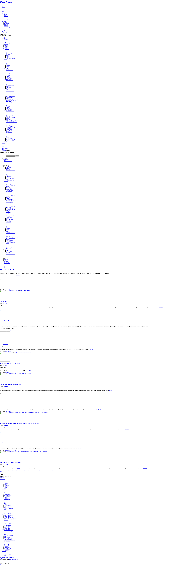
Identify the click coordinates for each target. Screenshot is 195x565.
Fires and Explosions (7, 79)
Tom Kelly (6, 30)
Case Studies (6, 162)
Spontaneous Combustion (10, 91)
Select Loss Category (3, 479)
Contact (3, 11)
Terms (1, 564)
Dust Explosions (8, 83)
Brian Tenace (6, 24)
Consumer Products (9, 136)
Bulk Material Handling (10, 239)
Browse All (2, 477)
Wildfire (7, 57)
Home (3, 6)
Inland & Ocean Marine (8, 236)
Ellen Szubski (6, 26)
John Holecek (6, 44)
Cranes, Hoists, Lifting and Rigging (12, 99)
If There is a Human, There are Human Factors (10, 363)
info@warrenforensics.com (13, 559)
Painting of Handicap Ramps (6, 403)
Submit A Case (4, 32)
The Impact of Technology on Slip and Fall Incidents (11, 384)
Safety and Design (8, 330)
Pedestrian (7, 66)
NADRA (18, 468)
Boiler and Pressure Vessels (10, 112)
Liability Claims (8, 72)
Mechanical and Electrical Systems (11, 122)
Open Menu (3, 34)
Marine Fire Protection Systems (11, 120)
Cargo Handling (8, 114)
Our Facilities (4, 31)
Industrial (7, 86)
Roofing (7, 105)
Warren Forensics (6, 2)
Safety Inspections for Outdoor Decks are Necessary (10, 462)
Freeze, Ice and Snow (9, 53)
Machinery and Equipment (10, 117)
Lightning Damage (9, 73)
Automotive (8, 62)
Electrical (7, 84)
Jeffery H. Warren (7, 263)
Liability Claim (8, 198)
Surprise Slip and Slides (5, 320)
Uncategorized (6, 159)
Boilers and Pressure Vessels (10, 96)
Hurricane (7, 55)
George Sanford (6, 41)
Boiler (7, 81)
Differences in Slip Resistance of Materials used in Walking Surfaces (14, 342)
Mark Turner (6, 28)
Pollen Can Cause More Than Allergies (8, 269)
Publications (4, 10)
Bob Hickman (6, 23)
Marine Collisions (9, 119)
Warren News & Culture (8, 161)
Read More (18, 275)
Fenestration (6, 492)
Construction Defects (9, 70)
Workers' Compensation (10, 140)
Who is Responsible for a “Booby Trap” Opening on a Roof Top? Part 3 (15, 442)
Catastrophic (6, 249)
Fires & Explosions (7, 166)
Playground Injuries (9, 256)
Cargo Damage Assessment (10, 113)
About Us (3, 7)
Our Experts (4, 21)
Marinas (7, 118)
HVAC (7, 192)
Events (5, 160)
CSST (7, 82)
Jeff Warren (6, 42)
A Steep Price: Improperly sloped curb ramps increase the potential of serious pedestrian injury (19, 423)
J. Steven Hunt (6, 262)
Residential (6, 19)
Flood (7, 52)
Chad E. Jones (6, 40)
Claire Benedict (6, 22)
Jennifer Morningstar (7, 27)
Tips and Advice (6, 163)
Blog (3, 9)
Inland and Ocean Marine (8, 18)
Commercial (6, 16)
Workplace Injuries (9, 78)
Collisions (5, 15)
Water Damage (8, 77)
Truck (7, 67)
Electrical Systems (9, 128)
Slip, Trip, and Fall (7, 496)
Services (3, 13)
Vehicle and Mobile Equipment (11, 171)
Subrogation (6, 20)
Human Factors (8, 222)
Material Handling (9, 103)
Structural (7, 76)
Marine (7, 89)
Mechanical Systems (9, 74)
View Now (2, 558)
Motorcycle (8, 65)
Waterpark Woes (3, 301)
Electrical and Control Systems (11, 100)
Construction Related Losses (10, 127)
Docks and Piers (8, 116)
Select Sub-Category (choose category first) (7, 557)
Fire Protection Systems (10, 85)
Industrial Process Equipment (10, 216)
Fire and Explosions (9, 138)
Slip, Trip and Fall (9, 75)
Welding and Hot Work (10, 93)
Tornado (7, 56)
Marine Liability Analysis (10, 121)
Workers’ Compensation (43, 451)
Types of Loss (4, 14)
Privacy (4, 564)
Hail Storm (8, 54)
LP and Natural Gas (9, 87)
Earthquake (8, 51)
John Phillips (6, 45)
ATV (7, 61)
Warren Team (6, 267)
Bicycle (7, 63)
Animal (5, 481)
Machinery (8, 88)
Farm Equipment (8, 64)
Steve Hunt (6, 29)
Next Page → (2, 471)
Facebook (3, 561)
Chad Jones (6, 25)
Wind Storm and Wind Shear (10, 58)
